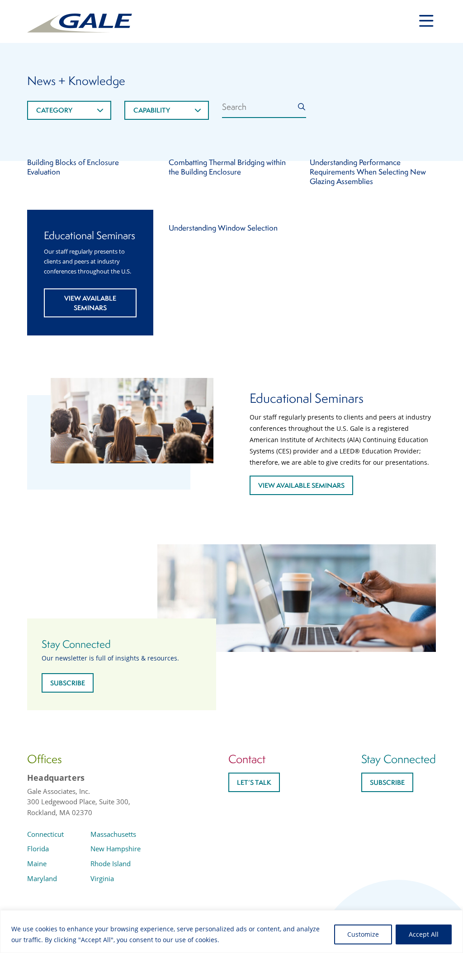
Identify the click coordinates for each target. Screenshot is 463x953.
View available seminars (90, 302)
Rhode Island (110, 863)
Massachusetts (113, 834)
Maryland (42, 878)
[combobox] (69, 110)
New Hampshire (115, 848)
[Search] (301, 106)
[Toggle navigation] (426, 21)
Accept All (424, 934)
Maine (37, 863)
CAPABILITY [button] (151, 110)
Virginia (102, 878)
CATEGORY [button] (54, 110)
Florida (38, 848)
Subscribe (67, 683)
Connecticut (45, 834)
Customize (363, 934)
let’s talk (254, 782)
